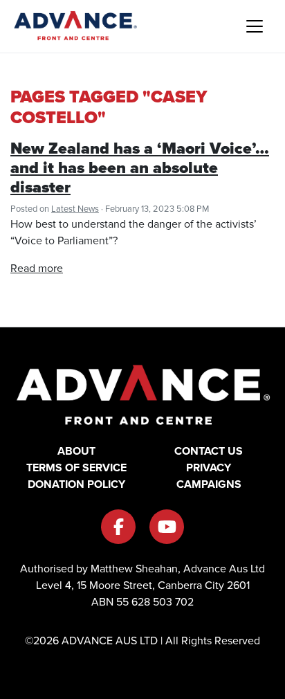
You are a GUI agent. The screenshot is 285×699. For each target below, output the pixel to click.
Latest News (75, 208)
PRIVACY (208, 467)
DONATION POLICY (76, 484)
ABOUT (76, 451)
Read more (36, 268)
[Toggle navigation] (254, 26)
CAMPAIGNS (208, 484)
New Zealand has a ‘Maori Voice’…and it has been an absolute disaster (139, 167)
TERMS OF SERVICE (76, 467)
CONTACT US (208, 451)
